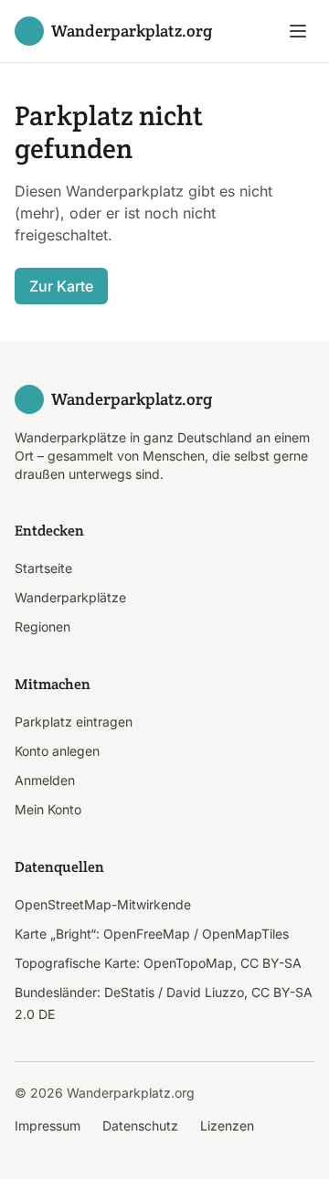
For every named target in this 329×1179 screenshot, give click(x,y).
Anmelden (45, 780)
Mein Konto (48, 809)
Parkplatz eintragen (74, 721)
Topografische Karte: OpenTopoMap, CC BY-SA (158, 963)
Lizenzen (227, 1125)
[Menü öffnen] (297, 31)
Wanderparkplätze (70, 597)
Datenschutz (140, 1125)
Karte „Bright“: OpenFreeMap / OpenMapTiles (152, 933)
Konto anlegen (57, 751)
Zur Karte (61, 286)
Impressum (47, 1125)
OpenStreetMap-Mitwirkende (103, 904)
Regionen (42, 626)
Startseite (43, 568)
